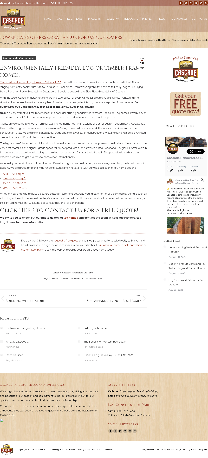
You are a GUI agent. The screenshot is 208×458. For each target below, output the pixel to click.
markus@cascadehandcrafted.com (25, 3)
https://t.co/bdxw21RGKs (179, 213)
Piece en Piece (14, 355)
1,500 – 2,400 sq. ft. (14, 178)
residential (106, 245)
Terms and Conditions (102, 449)
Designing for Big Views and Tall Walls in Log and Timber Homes (187, 266)
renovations (136, 245)
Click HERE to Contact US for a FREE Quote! (70, 210)
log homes (70, 217)
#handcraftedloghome (178, 210)
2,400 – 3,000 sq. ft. (15, 183)
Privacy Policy (84, 449)
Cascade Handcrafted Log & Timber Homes (186, 158)
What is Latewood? (18, 341)
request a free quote (66, 240)
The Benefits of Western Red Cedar (105, 341)
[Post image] (1, 328)
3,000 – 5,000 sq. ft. (15, 187)
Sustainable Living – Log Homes (25, 328)
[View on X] (202, 179)
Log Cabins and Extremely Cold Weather (187, 282)
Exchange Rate (77, 278)
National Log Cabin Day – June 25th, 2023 (109, 355)
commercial (121, 245)
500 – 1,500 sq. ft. (13, 173)
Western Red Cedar (94, 278)
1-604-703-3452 (64, 3)
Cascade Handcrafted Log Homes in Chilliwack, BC (30, 82)
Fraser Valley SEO (199, 449)
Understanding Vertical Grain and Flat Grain (188, 249)
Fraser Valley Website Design (167, 449)
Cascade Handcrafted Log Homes (18, 58)
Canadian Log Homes (59, 278)
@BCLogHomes (174, 161)
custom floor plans (32, 249)
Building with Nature (96, 328)
